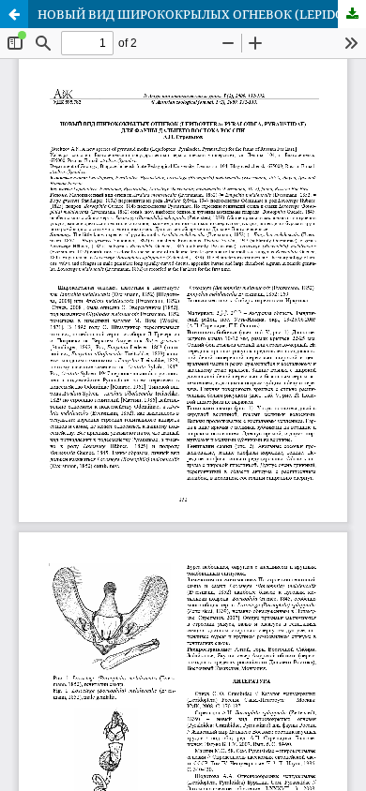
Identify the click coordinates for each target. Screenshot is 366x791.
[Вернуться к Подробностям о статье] (14, 14)
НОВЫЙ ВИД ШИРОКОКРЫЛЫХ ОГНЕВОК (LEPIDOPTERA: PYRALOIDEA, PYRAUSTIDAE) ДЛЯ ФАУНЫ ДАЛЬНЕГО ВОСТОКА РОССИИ (202, 14)
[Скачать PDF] (352, 14)
